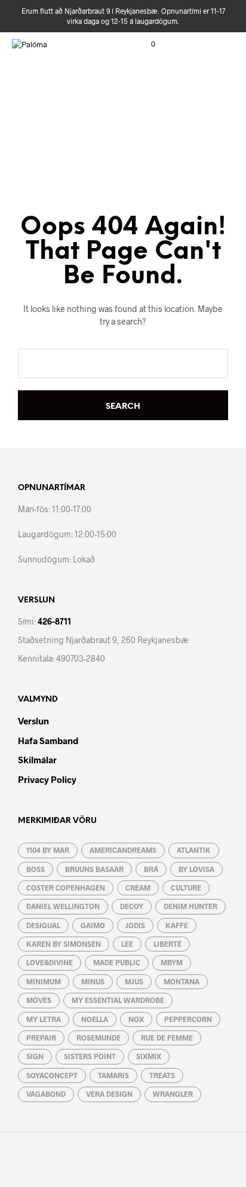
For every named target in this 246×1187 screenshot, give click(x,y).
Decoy (131, 906)
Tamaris (113, 1075)
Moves (38, 1000)
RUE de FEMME (167, 1037)
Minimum (43, 981)
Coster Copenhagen (65, 887)
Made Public (116, 962)
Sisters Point (90, 1056)
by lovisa (196, 869)
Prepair (41, 1037)
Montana (181, 981)
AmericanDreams (123, 850)
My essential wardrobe (118, 1000)
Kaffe (176, 925)
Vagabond (46, 1094)
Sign (35, 1056)
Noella (94, 1019)
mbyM (172, 962)
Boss (35, 869)
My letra (43, 1019)
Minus (92, 981)
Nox (136, 1019)
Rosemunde (98, 1037)
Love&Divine (49, 962)
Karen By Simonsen (63, 944)
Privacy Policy (47, 779)
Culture (186, 887)
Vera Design (109, 1094)
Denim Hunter (190, 906)
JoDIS (135, 925)
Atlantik (194, 850)
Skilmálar (37, 759)
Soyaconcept (52, 1075)
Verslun (33, 720)
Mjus (134, 981)
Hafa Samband (48, 740)
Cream (137, 887)
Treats (162, 1075)
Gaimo (93, 925)
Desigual (43, 925)
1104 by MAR (47, 850)
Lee (127, 944)
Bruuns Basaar (94, 869)
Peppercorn (188, 1019)
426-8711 (54, 621)
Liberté (167, 944)
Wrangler (173, 1094)
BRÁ (151, 869)
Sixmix (148, 1056)
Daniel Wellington (63, 906)
